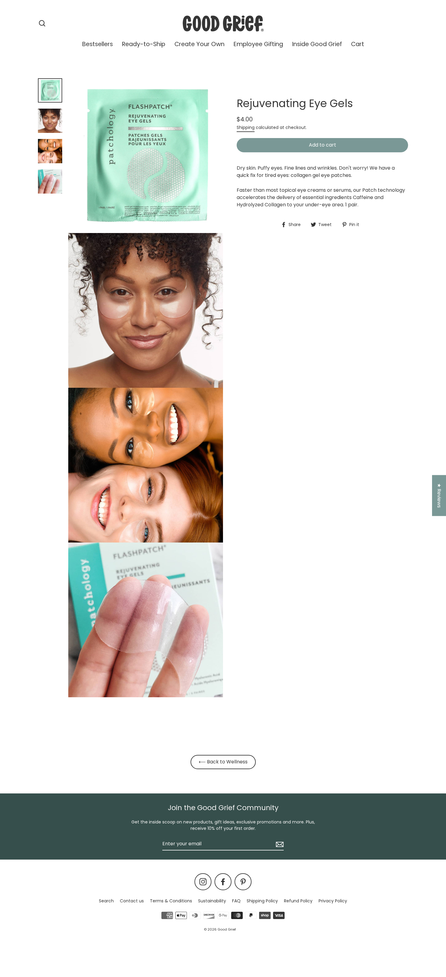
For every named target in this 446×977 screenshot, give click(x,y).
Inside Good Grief (317, 44)
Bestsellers (97, 44)
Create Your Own (199, 44)
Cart (357, 44)
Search (106, 901)
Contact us (132, 901)
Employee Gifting (258, 44)
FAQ (236, 901)
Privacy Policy (333, 901)
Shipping (246, 127)
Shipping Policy (262, 901)
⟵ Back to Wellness (223, 761)
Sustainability (212, 901)
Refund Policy (298, 901)
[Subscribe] (279, 844)
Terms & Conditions (171, 901)
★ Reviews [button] (439, 495)
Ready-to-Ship (143, 44)
